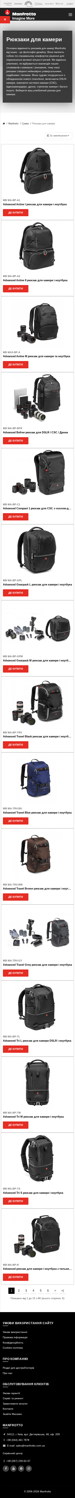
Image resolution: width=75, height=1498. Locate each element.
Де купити (15, 212)
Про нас (7, 1373)
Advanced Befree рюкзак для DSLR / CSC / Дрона (35, 432)
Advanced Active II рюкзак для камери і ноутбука (35, 280)
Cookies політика (13, 1347)
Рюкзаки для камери (43, 123)
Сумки (25, 123)
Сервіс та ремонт (13, 1398)
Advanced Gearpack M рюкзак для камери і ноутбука (37, 660)
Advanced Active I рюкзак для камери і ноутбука (35, 204)
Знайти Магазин (12, 1414)
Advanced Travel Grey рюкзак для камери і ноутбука (37, 964)
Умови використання (15, 1332)
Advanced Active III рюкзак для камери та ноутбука (36, 356)
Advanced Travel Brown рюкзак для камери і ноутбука (37, 888)
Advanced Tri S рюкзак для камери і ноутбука (33, 1192)
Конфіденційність (13, 1342)
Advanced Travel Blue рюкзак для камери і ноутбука (37, 812)
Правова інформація (15, 1337)
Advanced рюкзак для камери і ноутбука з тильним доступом (37, 1268)
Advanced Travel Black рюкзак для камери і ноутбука (37, 736)
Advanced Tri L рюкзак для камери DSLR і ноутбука (37, 1040)
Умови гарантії (11, 1393)
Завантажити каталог (15, 1403)
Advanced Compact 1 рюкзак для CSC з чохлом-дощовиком (37, 508)
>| (62, 1290)
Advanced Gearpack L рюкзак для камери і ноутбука (37, 584)
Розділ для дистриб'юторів (18, 1367)
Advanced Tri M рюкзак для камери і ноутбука (33, 1116)
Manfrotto (13, 123)
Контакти (8, 1408)
